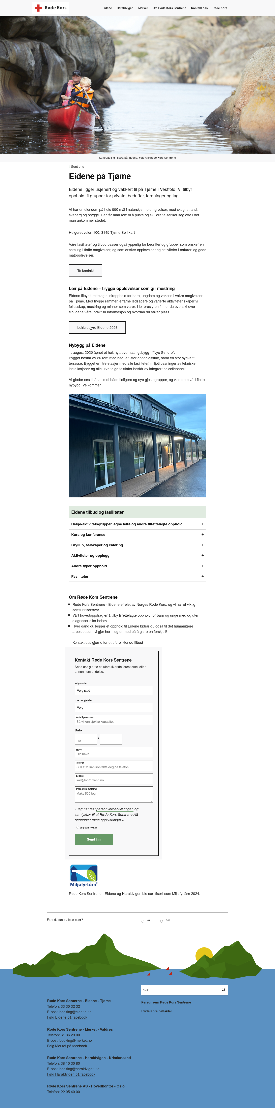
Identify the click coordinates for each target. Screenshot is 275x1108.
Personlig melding (86, 789)
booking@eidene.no (75, 1011)
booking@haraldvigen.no (79, 1068)
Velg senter (81, 683)
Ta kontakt (85, 270)
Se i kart (128, 232)
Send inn (94, 839)
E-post (80, 776)
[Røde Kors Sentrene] (50, 4)
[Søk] (223, 990)
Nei (168, 920)
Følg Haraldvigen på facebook (71, 1074)
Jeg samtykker (88, 827)
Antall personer (85, 717)
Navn (79, 749)
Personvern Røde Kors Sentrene (166, 1002)
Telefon (80, 762)
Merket (143, 8)
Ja (148, 920)
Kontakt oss (199, 8)
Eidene (107, 8)
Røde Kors (220, 8)
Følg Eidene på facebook (67, 1017)
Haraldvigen (125, 8)
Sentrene (76, 166)
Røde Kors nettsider (156, 1011)
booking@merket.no (75, 1040)
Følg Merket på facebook (67, 1045)
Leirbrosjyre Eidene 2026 (97, 327)
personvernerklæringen (114, 808)
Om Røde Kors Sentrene (169, 8)
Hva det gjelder (83, 700)
